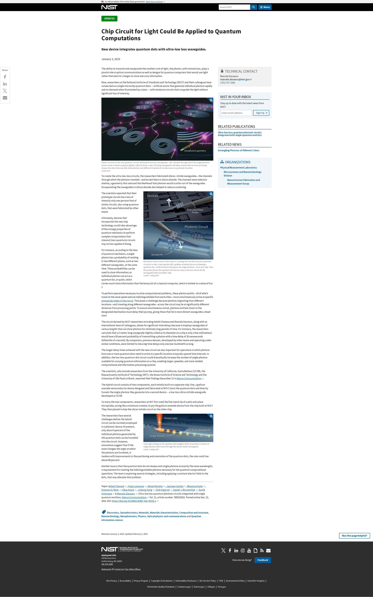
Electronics (113, 512)
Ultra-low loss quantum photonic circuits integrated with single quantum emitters (240, 134)
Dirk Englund (163, 490)
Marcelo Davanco (126, 493)
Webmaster (106, 569)
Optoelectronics (129, 512)
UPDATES (109, 18)
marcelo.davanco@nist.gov (235, 79)
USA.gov (211, 586)
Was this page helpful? (354, 535)
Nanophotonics (128, 516)
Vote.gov (222, 586)
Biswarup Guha (195, 486)
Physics (142, 516)
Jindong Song (145, 490)
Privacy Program (141, 580)
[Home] (109, 7)
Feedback (262, 560)
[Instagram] (243, 550)
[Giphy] (255, 550)
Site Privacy (111, 580)
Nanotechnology (110, 516)
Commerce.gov (184, 586)
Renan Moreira (155, 486)
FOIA (221, 580)
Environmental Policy (235, 580)
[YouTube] (249, 550)
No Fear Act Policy (207, 580)
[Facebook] (5, 77)
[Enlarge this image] (157, 129)
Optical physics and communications (166, 516)
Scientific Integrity (256, 580)
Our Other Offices (133, 569)
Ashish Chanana (116, 486)
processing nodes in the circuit (117, 300)
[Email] (5, 98)
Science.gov (199, 586)
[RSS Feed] (262, 550)
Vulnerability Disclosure (186, 580)
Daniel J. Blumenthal (184, 490)
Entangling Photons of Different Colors (238, 150)
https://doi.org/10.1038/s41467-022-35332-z (134, 501)
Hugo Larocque (136, 486)
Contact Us (119, 569)
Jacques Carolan (174, 486)
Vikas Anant (128, 490)
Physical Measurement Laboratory (238, 167)
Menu (267, 7)
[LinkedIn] (236, 550)
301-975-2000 (107, 564)
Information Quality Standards (161, 586)
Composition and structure (193, 512)
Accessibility (125, 580)
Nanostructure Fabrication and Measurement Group (243, 181)
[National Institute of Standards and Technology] (122, 549)
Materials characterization (164, 512)
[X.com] (5, 91)
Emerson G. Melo (110, 490)
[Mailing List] (268, 550)
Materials (144, 512)
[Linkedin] (5, 84)
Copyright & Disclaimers (162, 580)
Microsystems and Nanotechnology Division (242, 173)
